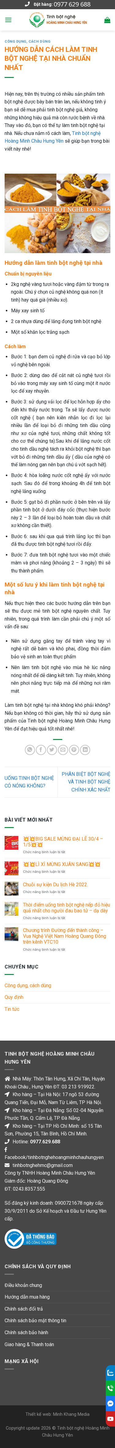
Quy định (14, 997)
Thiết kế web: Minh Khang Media (57, 1414)
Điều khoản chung (23, 1285)
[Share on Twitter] (52, 750)
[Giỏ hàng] (107, 20)
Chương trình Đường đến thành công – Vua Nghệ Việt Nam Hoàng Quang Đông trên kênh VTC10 (64, 936)
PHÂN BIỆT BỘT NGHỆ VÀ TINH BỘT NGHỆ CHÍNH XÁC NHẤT (86, 782)
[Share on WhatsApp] (30, 750)
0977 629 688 (72, 4)
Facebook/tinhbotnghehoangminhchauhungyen (54, 1157)
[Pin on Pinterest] (74, 750)
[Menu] (8, 19)
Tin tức (12, 1009)
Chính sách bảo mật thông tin (35, 1320)
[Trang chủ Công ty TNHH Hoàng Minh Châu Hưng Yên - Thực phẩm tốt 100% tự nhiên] (58, 20)
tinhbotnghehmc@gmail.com (43, 1165)
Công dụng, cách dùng (27, 42)
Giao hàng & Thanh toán (29, 1344)
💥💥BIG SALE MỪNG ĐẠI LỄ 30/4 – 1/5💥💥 (63, 842)
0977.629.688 (45, 1142)
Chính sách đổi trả (24, 1309)
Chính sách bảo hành (26, 1332)
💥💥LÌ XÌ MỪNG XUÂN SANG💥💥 (62, 864)
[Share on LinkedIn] (85, 750)
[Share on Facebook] (41, 750)
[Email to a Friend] (63, 750)
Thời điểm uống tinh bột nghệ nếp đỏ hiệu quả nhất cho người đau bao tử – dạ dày (66, 908)
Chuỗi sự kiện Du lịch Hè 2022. (55, 885)
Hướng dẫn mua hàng (27, 1297)
